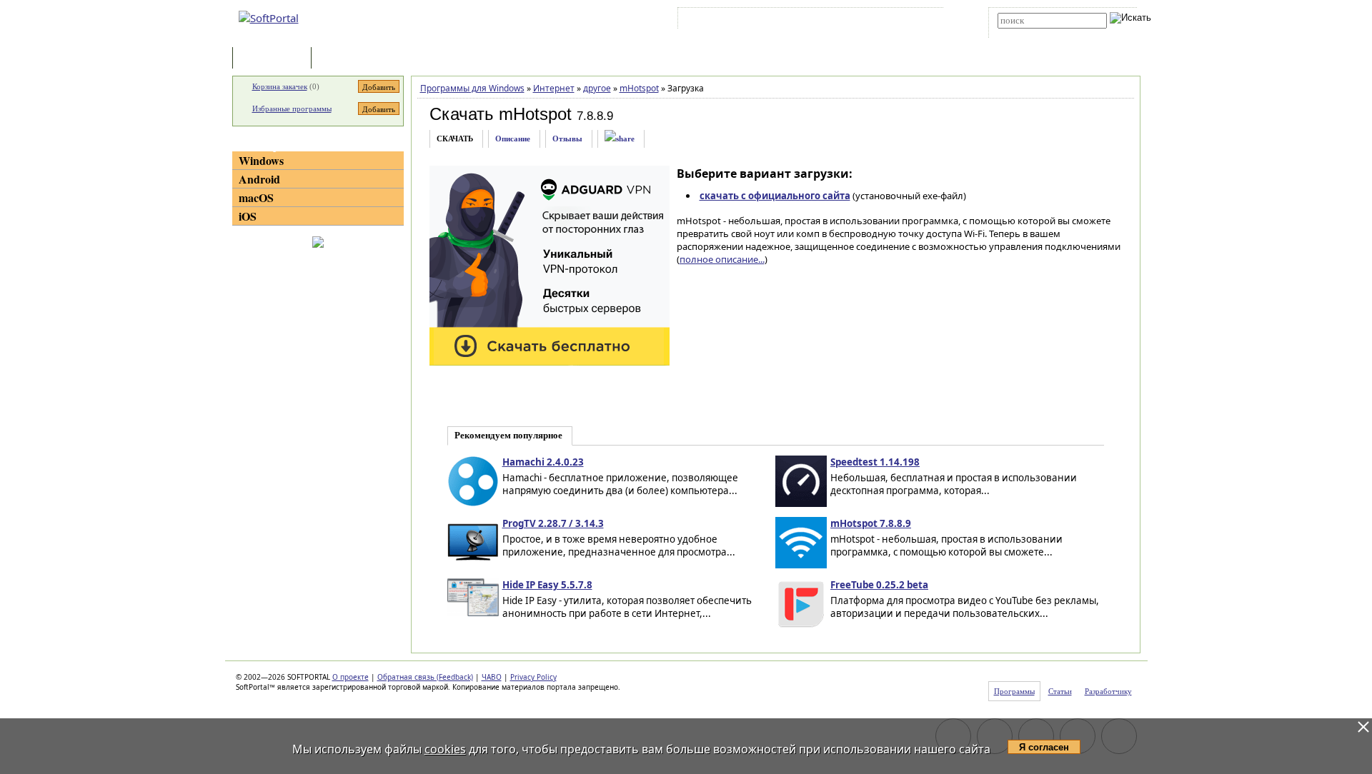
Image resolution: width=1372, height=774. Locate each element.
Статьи (346, 59)
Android (259, 179)
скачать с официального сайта (775, 195)
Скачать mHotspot (500, 114)
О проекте (350, 677)
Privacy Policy (533, 677)
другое (597, 88)
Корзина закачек (279, 86)
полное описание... (722, 259)
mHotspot (639, 88)
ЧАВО (492, 677)
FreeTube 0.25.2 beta (879, 584)
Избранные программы (292, 108)
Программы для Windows (472, 88)
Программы (275, 59)
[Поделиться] (620, 139)
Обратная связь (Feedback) (425, 677)
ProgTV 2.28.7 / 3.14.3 (553, 523)
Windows (261, 160)
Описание (512, 138)
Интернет (554, 88)
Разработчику (1108, 691)
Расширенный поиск (1037, 33)
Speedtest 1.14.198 (875, 462)
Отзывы (567, 138)
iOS (248, 216)
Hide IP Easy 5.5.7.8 (547, 584)
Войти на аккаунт (724, 20)
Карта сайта (878, 20)
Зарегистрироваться (805, 20)
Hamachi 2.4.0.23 (543, 462)
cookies (445, 749)
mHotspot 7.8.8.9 (870, 523)
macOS (256, 197)
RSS (922, 20)
